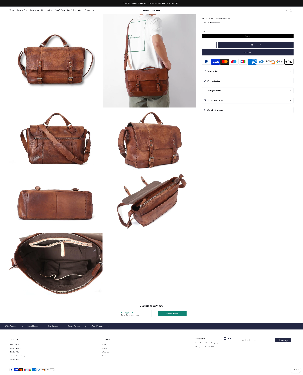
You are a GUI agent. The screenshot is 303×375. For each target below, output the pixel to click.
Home (104, 344)
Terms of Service (15, 348)
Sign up (283, 340)
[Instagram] (225, 338)
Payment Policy (14, 359)
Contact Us (106, 355)
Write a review (172, 313)
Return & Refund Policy (17, 355)
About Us (105, 352)
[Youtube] (229, 338)
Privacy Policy (14, 344)
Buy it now (247, 52)
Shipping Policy (14, 352)
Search (104, 348)
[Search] (286, 10)
